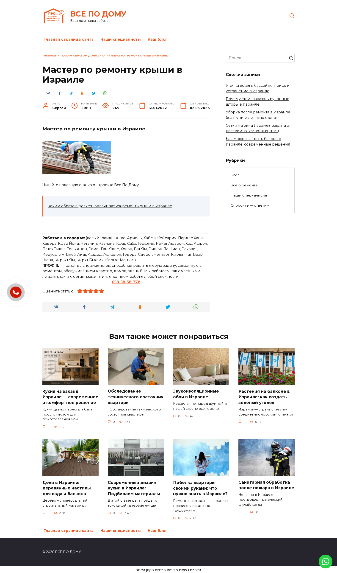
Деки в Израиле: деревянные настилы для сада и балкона (66, 488)
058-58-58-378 (126, 282)
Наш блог (157, 39)
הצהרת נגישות (190, 570)
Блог (235, 175)
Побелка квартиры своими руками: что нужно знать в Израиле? (200, 488)
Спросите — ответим (250, 205)
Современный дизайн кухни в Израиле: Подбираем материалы (134, 488)
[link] (325, 565)
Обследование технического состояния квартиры (135, 397)
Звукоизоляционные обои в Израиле (196, 394)
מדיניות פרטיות (166, 570)
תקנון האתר (145, 570)
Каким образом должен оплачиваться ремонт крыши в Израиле (110, 206)
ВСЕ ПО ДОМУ (98, 13)
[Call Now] (16, 292)
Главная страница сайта (69, 39)
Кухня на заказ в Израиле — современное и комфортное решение (70, 397)
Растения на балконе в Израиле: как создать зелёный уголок (264, 397)
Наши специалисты (120, 39)
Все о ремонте (244, 185)
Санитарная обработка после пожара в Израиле (266, 485)
